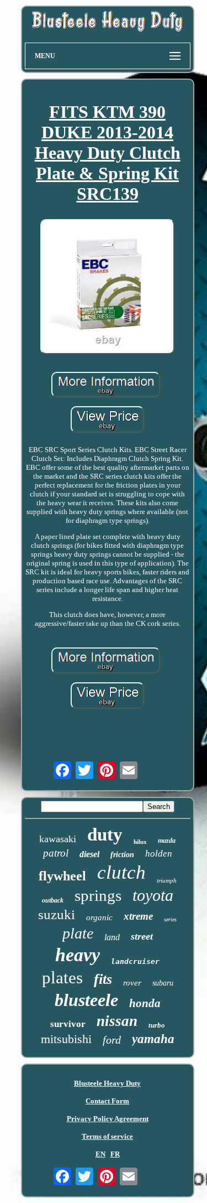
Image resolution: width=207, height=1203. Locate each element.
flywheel (62, 876)
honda (145, 1003)
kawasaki (57, 838)
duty (105, 834)
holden (158, 853)
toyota (152, 895)
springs (98, 895)
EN (100, 1154)
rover (132, 982)
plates (62, 977)
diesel (89, 854)
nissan (117, 1021)
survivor (68, 1024)
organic (99, 917)
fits (103, 979)
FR (115, 1154)
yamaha (153, 1039)
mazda (167, 840)
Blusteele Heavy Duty (107, 1083)
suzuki (56, 914)
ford (112, 1040)
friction (122, 855)
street (142, 936)
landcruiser (135, 961)
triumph (167, 880)
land (112, 937)
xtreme (138, 916)
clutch (121, 872)
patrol (55, 853)
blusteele (86, 1000)
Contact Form (107, 1101)
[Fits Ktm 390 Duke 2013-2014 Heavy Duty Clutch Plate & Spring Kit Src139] (107, 287)
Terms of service (107, 1136)
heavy (77, 955)
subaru (162, 983)
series (170, 919)
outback (52, 900)
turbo (156, 1025)
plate (77, 933)
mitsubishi (66, 1039)
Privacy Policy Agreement (107, 1118)
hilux (140, 841)
